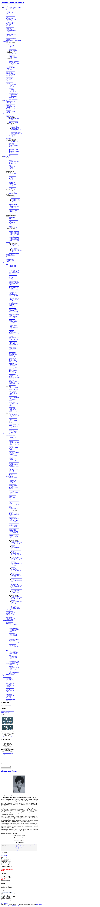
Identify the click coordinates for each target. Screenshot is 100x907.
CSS (19, 905)
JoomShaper (38, 904)
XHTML (14, 905)
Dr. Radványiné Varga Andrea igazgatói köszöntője (7, 711)
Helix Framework (4, 903)
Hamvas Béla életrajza (8, 753)
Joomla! (7, 905)
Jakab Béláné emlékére (9, 771)
